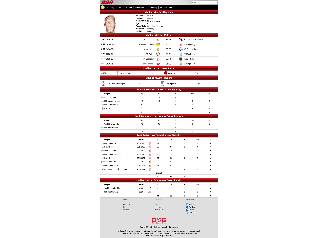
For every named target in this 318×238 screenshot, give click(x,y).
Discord (192, 212)
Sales (156, 204)
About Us (126, 204)
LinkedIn (192, 209)
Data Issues (159, 209)
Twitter (191, 204)
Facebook (192, 207)
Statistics (126, 209)
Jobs (124, 207)
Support (157, 207)
